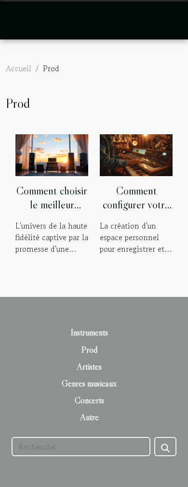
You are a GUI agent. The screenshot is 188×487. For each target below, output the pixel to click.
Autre (89, 417)
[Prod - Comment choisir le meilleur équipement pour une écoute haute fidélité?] (51, 154)
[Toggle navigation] (19, 20)
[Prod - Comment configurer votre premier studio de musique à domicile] (136, 154)
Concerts (89, 400)
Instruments (89, 332)
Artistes (89, 366)
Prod (89, 350)
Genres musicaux (89, 383)
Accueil (18, 68)
